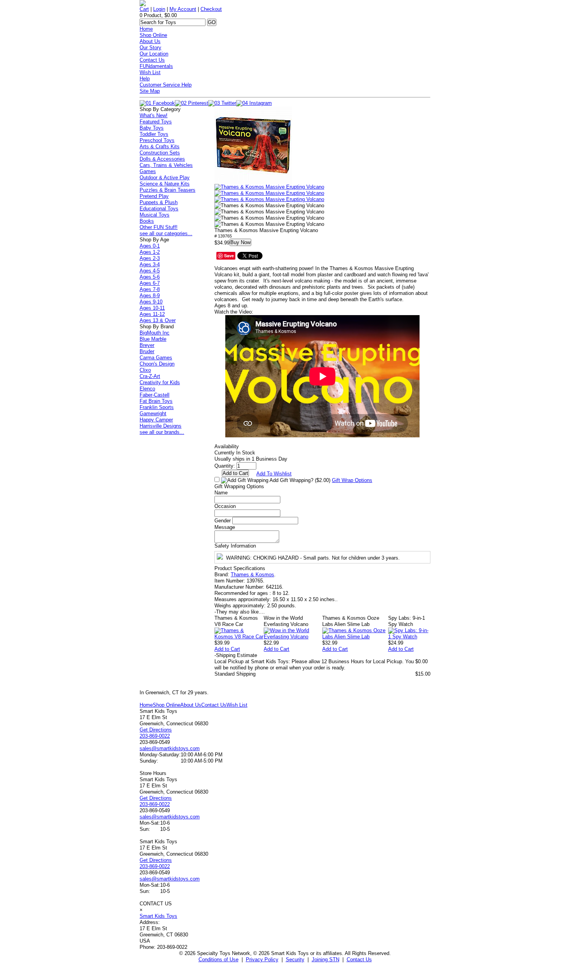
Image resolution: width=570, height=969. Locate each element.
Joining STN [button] (325, 959)
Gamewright (153, 413)
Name (221, 493)
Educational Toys (159, 208)
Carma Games (156, 358)
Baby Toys (152, 128)
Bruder (147, 351)
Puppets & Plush (159, 202)
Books (147, 221)
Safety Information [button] (235, 546)
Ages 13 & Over (158, 320)
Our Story (150, 47)
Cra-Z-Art (150, 376)
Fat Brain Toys (156, 401)
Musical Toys (154, 215)
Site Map (150, 91)
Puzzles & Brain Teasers (167, 190)
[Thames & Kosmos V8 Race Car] (239, 637)
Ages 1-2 (150, 252)
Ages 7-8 (150, 289)
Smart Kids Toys (158, 916)
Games (148, 171)
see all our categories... (166, 233)
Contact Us (152, 60)
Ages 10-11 (152, 308)
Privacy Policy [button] (262, 959)
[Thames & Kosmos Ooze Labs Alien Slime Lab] (355, 637)
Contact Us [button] (359, 959)
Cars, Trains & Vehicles (166, 165)
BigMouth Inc (154, 333)
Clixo (145, 370)
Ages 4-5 (150, 271)
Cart (144, 9)
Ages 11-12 (152, 314)
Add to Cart (227, 649)
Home (146, 29)
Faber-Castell (154, 395)
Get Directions (156, 730)
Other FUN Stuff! (159, 227)
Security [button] (295, 959)
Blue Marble (153, 339)
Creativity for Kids (160, 382)
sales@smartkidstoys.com (170, 748)
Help (145, 78)
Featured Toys (156, 122)
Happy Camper (156, 420)
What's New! (154, 115)
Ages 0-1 (150, 246)
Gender (222, 521)
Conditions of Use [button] (218, 959)
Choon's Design (157, 364)
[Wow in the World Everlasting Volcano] (293, 637)
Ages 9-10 (151, 302)
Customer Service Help (166, 85)
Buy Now (240, 242)
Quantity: (224, 466)
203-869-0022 (155, 736)
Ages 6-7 (150, 283)
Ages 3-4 (150, 264)
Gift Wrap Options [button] (352, 480)
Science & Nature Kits (165, 184)
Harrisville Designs (160, 426)
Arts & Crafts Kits (160, 146)
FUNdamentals (156, 66)
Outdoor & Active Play (165, 177)
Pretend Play (154, 196)
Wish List (150, 72)
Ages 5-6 (150, 277)
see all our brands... (162, 432)
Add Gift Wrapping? (299, 480)
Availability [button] (226, 446)
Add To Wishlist (274, 474)
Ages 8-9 (150, 295)
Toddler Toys (154, 134)
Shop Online (153, 35)
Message (224, 527)
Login (159, 9)
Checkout (211, 9)
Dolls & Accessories (162, 159)
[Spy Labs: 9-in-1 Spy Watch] (409, 637)
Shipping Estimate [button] (235, 655)
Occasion (225, 506)
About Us (150, 41)
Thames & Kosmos (252, 574)
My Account (182, 9)
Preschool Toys (157, 140)
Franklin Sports (157, 407)
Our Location (154, 54)
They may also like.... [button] (239, 612)
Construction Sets (160, 153)
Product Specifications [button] (239, 568)
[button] (253, 145)
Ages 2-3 (150, 258)
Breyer (147, 345)
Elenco (147, 389)
